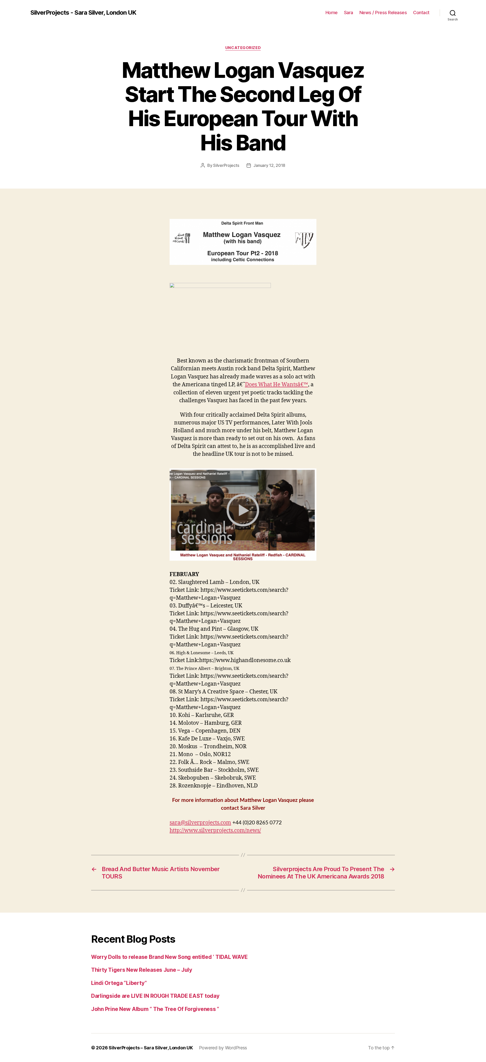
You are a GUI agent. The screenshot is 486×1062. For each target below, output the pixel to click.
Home (332, 12)
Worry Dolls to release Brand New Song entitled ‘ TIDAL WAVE (169, 957)
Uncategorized (243, 48)
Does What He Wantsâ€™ (276, 384)
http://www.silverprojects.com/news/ (215, 830)
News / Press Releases (383, 12)
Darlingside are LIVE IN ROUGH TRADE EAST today (155, 996)
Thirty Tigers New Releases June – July (141, 970)
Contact (421, 12)
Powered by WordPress (223, 1047)
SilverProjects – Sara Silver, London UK (151, 1047)
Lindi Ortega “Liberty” (119, 983)
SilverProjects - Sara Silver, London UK (83, 13)
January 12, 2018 (269, 165)
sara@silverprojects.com (200, 822)
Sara (348, 12)
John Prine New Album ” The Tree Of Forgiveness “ (155, 1009)
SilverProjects (226, 165)
